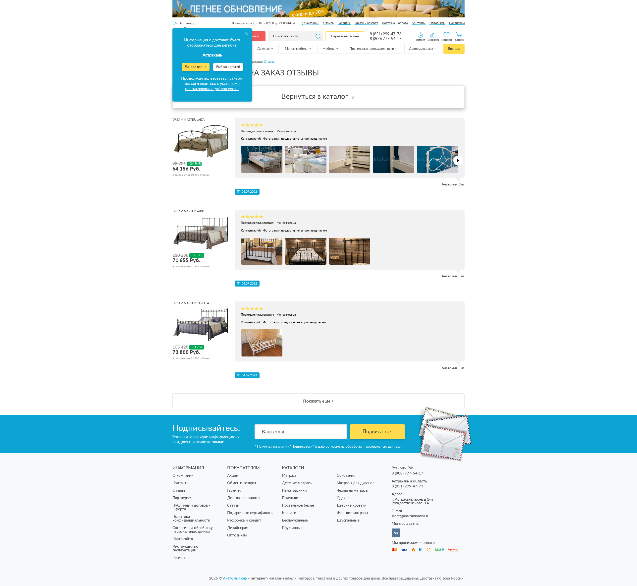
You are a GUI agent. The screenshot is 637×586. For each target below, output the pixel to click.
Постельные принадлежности (372, 49)
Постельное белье (298, 505)
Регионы (179, 558)
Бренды (454, 49)
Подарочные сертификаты (250, 513)
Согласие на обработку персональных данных (192, 529)
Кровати (289, 513)
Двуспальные (348, 520)
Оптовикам (437, 22)
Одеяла (343, 498)
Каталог (252, 36)
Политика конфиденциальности (191, 518)
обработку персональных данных (373, 446)
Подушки (290, 498)
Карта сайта (182, 539)
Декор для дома (421, 49)
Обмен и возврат (366, 22)
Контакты (418, 22)
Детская (263, 49)
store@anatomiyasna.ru (410, 516)
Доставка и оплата (395, 22)
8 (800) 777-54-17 (385, 39)
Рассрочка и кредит (244, 520)
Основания (346, 475)
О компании (310, 22)
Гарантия (344, 22)
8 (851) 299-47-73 (385, 34)
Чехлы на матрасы (352, 490)
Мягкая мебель (296, 49)
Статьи (233, 505)
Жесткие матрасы (352, 513)
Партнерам (457, 22)
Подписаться (378, 431)
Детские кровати (352, 505)
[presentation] (458, 161)
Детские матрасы (297, 483)
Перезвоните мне (345, 36)
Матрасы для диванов (355, 483)
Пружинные (292, 528)
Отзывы (328, 22)
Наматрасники (294, 490)
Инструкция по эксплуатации (185, 548)
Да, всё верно (196, 67)
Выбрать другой (228, 67)
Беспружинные (295, 520)
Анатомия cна (235, 578)
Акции (232, 475)
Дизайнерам (238, 528)
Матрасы (289, 475)
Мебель (328, 49)
